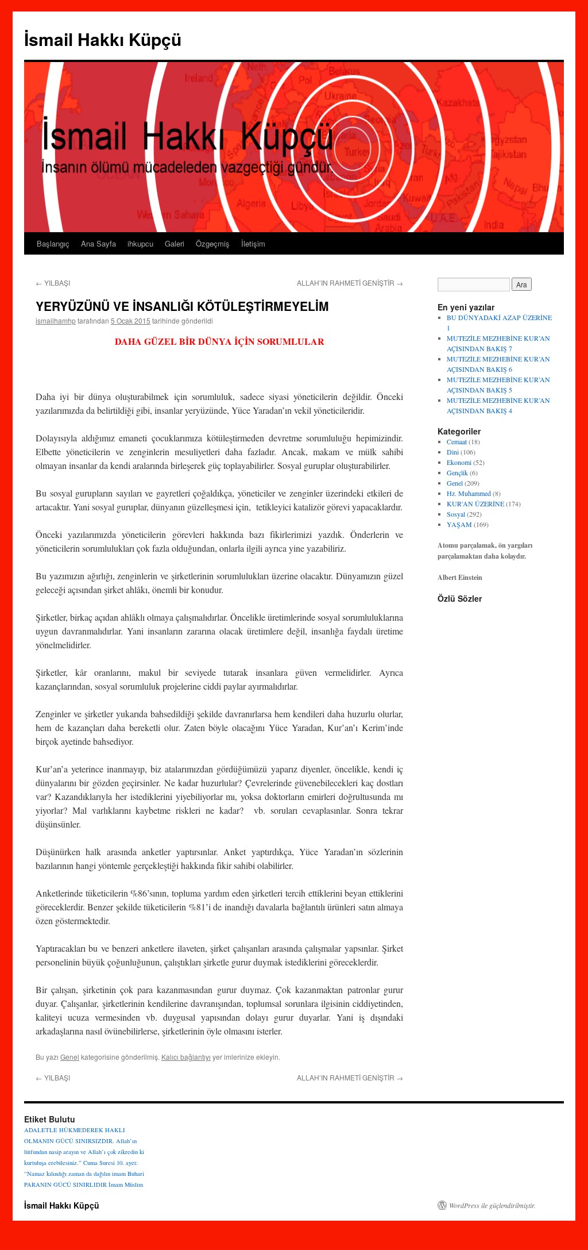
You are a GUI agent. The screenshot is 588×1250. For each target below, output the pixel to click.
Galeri (174, 243)
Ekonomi (459, 462)
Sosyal (456, 513)
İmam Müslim (126, 1184)
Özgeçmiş (213, 243)
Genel (69, 1056)
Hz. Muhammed (469, 493)
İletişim (253, 243)
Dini (453, 451)
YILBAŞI (53, 282)
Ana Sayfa (98, 243)
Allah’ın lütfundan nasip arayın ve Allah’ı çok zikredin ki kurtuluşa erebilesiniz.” (84, 1152)
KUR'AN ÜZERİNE (475, 503)
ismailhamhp (56, 320)
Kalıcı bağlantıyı (186, 1056)
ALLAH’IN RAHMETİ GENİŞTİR (350, 282)
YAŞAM (459, 524)
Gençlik (457, 472)
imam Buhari (128, 1174)
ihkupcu (140, 243)
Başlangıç (53, 243)
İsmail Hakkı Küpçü (102, 38)
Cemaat (457, 441)
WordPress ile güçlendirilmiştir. (492, 1205)
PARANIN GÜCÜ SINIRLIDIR (65, 1184)
